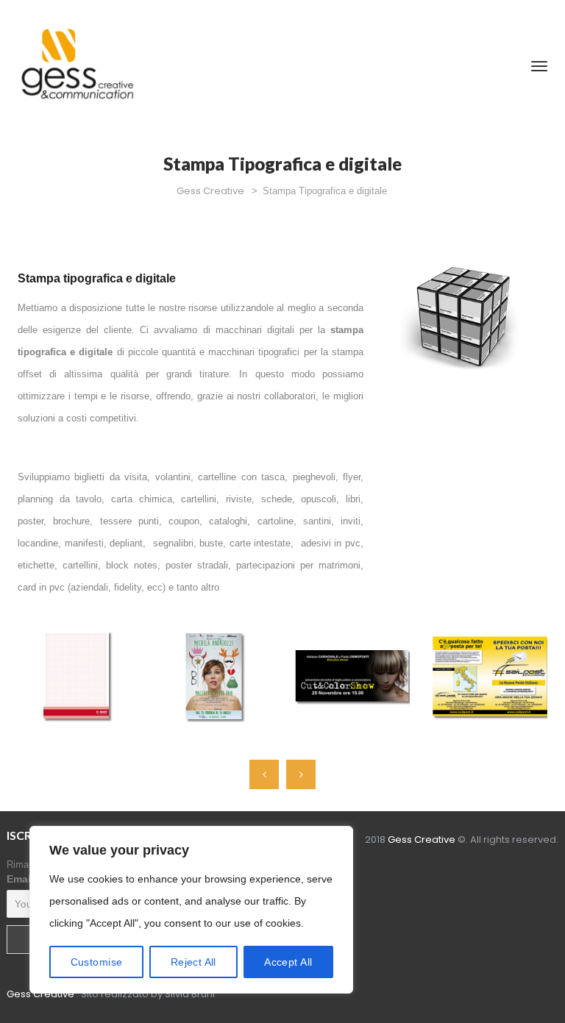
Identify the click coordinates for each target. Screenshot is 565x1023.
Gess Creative (40, 994)
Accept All (288, 962)
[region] (191, 910)
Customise (97, 962)
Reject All (193, 962)
